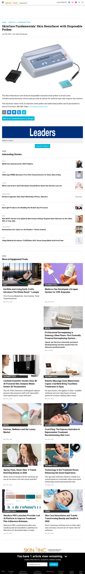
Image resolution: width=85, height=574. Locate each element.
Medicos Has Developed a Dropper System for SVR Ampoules (61, 290)
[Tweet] (19, 112)
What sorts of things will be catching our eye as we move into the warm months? (20, 478)
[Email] (4, 112)
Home (4, 22)
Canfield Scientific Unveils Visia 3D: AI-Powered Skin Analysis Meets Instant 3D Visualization (20, 384)
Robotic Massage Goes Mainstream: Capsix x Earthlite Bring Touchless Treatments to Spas (62, 384)
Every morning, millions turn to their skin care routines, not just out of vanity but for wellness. (63, 527)
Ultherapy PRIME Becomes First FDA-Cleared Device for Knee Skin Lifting (31, 175)
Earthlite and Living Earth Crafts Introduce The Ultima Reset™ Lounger (21, 290)
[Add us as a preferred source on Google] (24, 112)
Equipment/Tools (24, 22)
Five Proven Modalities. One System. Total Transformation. (21, 297)
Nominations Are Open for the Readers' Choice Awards (24, 230)
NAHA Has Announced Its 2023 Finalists (17, 164)
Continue (53, 564)
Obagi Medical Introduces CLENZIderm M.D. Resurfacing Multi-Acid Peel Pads (33, 241)
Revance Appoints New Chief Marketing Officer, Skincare (25, 197)
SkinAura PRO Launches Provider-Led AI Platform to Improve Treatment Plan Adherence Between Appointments (21, 518)
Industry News (6, 194)
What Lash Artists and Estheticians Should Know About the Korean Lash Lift (32, 186)
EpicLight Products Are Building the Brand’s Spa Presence (25, 208)
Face (3, 205)
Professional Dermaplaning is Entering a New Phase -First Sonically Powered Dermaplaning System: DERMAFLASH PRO (63, 335)
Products (12, 22)
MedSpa (47, 328)
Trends (4, 183)
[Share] (9, 112)
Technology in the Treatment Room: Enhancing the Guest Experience (62, 471)
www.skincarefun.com (38, 106)
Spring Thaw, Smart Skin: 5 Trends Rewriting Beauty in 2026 (19, 471)
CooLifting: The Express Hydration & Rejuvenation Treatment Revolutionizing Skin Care (62, 432)
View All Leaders (42, 146)
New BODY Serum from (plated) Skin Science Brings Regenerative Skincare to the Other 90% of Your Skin (37, 220)
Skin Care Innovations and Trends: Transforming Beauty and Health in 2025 (61, 518)
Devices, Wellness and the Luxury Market (19, 430)
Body (3, 216)
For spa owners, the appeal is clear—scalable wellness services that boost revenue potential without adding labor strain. (63, 393)
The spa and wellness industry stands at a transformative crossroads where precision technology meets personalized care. (63, 479)
